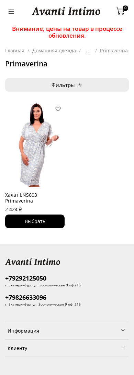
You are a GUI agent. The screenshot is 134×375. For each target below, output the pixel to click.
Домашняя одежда (54, 50)
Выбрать (35, 221)
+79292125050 (25, 278)
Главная (14, 50)
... (88, 50)
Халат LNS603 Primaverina (21, 198)
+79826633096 (25, 297)
